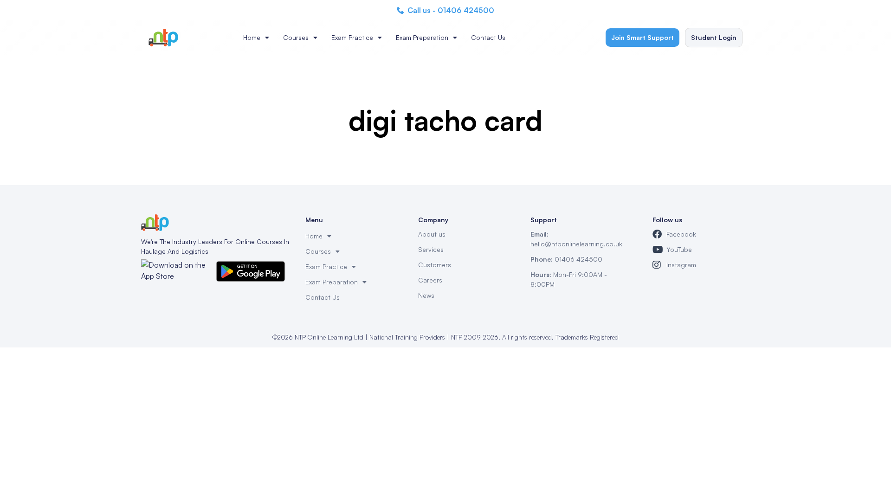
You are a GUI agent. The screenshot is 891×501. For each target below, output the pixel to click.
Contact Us (488, 37)
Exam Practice (352, 37)
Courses (296, 37)
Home (251, 37)
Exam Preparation (422, 37)
